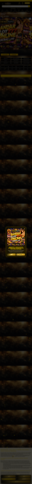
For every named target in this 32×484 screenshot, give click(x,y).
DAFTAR (20, 254)
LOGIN (11, 254)
